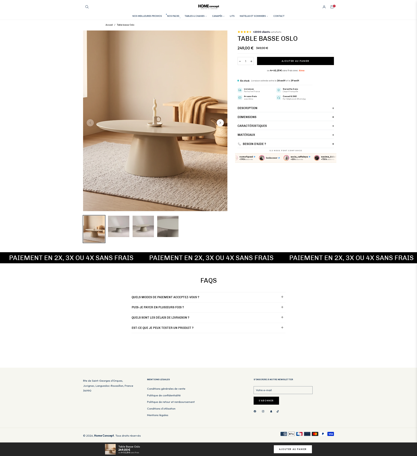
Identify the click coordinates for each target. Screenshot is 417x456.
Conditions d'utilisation (161, 408)
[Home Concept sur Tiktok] (278, 411)
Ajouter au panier (293, 449)
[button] (87, 6)
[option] (155, 120)
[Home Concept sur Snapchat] (271, 411)
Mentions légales (157, 415)
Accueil (109, 24)
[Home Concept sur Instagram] (264, 411)
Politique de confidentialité (164, 395)
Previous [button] (90, 122)
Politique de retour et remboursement (171, 402)
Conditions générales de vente (166, 388)
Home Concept (104, 435)
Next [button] (220, 122)
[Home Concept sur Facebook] (256, 411)
